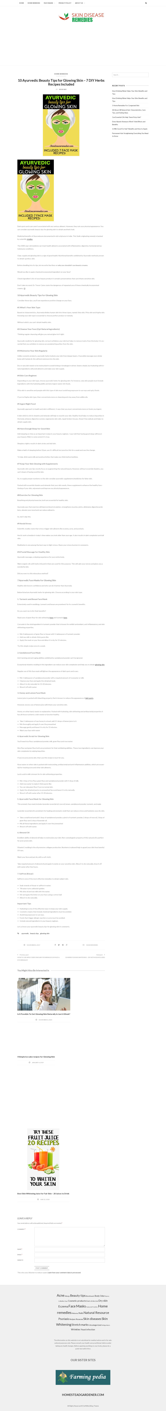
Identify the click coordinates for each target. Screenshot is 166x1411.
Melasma (75, 1313)
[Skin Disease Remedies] (83, 17)
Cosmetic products (77, 1300)
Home (21, 3)
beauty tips (34, 933)
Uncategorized (95, 1325)
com (100, 1394)
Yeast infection (88, 1329)
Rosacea (79, 1319)
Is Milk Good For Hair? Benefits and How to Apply (129, 129)
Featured (89, 1307)
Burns (107, 1296)
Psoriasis (63, 1318)
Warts (108, 1325)
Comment (21, 1229)
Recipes (72, 1319)
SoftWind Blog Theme (91, 1406)
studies (30, 239)
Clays (66, 1301)
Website (20, 1260)
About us (79, 3)
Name (19, 1249)
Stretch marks (80, 1324)
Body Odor (100, 1296)
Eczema (63, 1306)
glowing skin (100, 665)
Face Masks (48, 3)
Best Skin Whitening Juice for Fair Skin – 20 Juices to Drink (43, 1193)
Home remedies (34, 3)
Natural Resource (96, 1313)
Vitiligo (104, 1325)
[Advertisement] (83, 42)
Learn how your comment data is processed (64, 1272)
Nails (81, 1313)
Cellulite (61, 1301)
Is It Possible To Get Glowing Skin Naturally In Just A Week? (43, 1014)
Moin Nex (62, 89)
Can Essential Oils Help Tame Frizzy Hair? (126, 117)
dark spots (89, 698)
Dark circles (90, 1301)
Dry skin (103, 1300)
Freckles (95, 1307)
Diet (96, 1301)
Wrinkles (75, 1329)
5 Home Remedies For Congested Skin (125, 105)
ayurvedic (25, 933)
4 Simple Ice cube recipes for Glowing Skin (36, 1057)
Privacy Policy (65, 3)
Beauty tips (78, 1295)
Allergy (67, 1296)
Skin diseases (92, 1318)
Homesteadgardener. (79, 1394)
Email (19, 1254)
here (51, 618)
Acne (60, 1295)
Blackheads (90, 1296)
